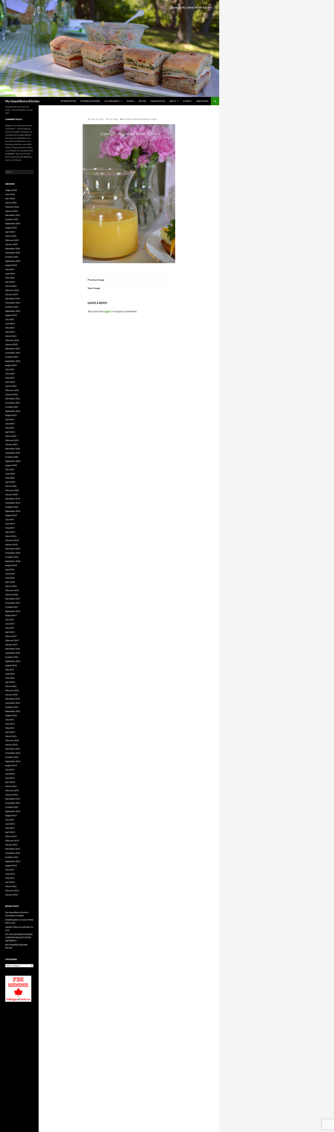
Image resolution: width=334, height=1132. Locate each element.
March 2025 (11, 236)
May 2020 (9, 477)
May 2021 (9, 427)
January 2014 (11, 794)
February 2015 (12, 740)
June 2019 (10, 523)
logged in (108, 311)
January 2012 (11, 894)
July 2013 (9, 819)
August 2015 (11, 715)
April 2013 (10, 832)
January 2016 (11, 694)
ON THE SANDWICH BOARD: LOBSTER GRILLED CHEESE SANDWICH (19, 937)
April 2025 (10, 231)
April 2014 (10, 782)
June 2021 (10, 423)
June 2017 (10, 623)
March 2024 (11, 286)
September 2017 (12, 611)
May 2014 (9, 778)
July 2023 (9, 319)
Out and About (112, 101)
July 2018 (9, 569)
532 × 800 (113, 119)
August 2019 (11, 515)
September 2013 (12, 811)
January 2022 (11, 394)
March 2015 (11, 736)
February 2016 (12, 690)
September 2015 (12, 711)
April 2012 (10, 882)
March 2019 (11, 536)
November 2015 (12, 703)
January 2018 (11, 594)
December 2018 (12, 548)
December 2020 (12, 448)
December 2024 (12, 248)
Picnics (130, 101)
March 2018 (11, 586)
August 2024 (11, 265)
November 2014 (12, 753)
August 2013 (11, 815)
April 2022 (10, 382)
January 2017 (11, 644)
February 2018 (12, 590)
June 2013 (10, 823)
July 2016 (9, 669)
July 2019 (9, 519)
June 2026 (10, 194)
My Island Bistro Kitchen (22, 101)
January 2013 (11, 844)
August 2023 (11, 315)
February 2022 (12, 390)
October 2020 (11, 457)
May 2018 (9, 578)
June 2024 (10, 273)
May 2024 (9, 277)
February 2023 (12, 340)
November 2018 (12, 552)
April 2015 (10, 732)
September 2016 (12, 661)
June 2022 (10, 373)
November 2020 (12, 452)
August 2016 (11, 665)
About (172, 101)
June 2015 (10, 723)
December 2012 (12, 848)
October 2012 (11, 857)
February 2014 (12, 790)
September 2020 (12, 461)
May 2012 (9, 878)
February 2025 (12, 240)
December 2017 (12, 598)
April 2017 (10, 632)
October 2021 (11, 407)
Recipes (142, 101)
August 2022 (11, 365)
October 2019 (11, 507)
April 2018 (10, 582)
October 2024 (11, 257)
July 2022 (9, 369)
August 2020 (11, 465)
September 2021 (12, 411)
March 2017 (11, 636)
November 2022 (12, 352)
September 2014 (12, 761)
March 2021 (11, 436)
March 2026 (11, 202)
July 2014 (9, 769)
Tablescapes (202, 101)
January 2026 (11, 211)
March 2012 (11, 886)
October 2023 (11, 307)
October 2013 (11, 807)
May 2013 (9, 828)
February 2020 (12, 490)
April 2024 (10, 282)
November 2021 (12, 402)
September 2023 (12, 311)
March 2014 (11, 786)
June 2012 (10, 873)
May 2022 (9, 377)
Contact (187, 101)
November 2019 (12, 502)
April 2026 (10, 198)
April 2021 (10, 432)
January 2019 (11, 544)
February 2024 (12, 290)
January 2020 (11, 494)
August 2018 (11, 565)
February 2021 (12, 440)
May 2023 (9, 327)
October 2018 (11, 557)
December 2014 (12, 748)
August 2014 (11, 765)
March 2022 (11, 386)
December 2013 (12, 798)
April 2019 (10, 532)
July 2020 (9, 469)
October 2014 (11, 757)
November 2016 (12, 653)
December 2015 (12, 698)
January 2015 (11, 744)
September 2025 (12, 223)
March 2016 (11, 686)
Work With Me (158, 101)
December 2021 (12, 398)
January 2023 (11, 344)
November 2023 (12, 302)
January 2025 (11, 244)
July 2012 (9, 869)
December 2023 (12, 298)
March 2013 (11, 836)
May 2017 (9, 628)
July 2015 (9, 719)
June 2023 (10, 323)
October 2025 (11, 219)
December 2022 (12, 348)
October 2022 (11, 357)
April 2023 (10, 332)
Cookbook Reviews (90, 101)
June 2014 (10, 773)
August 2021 (11, 415)
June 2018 (10, 573)
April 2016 (10, 682)
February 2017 (12, 640)
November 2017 (12, 603)
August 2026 (11, 190)
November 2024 (12, 252)
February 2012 (12, 890)
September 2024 (12, 261)
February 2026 (12, 206)
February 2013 (12, 840)
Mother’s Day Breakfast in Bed (140, 119)
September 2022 (12, 361)
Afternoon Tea (68, 101)
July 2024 (9, 269)
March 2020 (11, 486)
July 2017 (9, 619)
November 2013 (12, 803)
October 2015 (11, 707)
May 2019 (9, 527)
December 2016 (12, 648)
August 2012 (11, 865)
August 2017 (11, 615)
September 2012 (12, 861)
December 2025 (12, 215)
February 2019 (12, 540)
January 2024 (11, 294)
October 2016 (11, 657)
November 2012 (12, 853)
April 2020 (10, 482)
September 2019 (12, 511)
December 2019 (12, 498)
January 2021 (11, 444)
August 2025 (11, 227)
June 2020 (10, 473)
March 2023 (11, 336)
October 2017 (11, 607)
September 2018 (12, 561)
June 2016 (10, 673)
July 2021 (9, 419)
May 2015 (9, 728)
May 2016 (9, 678)
